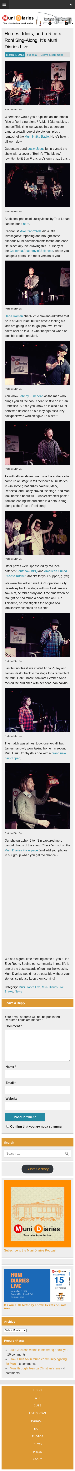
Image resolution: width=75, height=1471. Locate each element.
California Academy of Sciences (31, 250)
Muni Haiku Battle (37, 136)
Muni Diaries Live (29, 987)
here (26, 223)
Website (11, 1098)
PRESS (37, 1451)
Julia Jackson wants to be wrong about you (39, 1350)
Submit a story (38, 1169)
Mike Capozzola (30, 231)
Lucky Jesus (36, 148)
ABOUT (37, 1459)
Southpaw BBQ (27, 571)
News (18, 991)
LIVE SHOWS (37, 1413)
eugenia (32, 54)
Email (11, 1082)
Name (11, 1066)
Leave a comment (52, 54)
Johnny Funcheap (31, 396)
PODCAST (37, 1421)
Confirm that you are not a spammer (35, 1126)
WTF (38, 1397)
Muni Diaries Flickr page (21, 850)
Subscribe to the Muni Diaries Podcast (30, 1250)
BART (37, 1428)
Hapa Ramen (14, 316)
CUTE (37, 1405)
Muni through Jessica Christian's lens (35, 1368)
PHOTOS (37, 1436)
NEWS (38, 1444)
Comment (14, 1026)
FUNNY (37, 1390)
